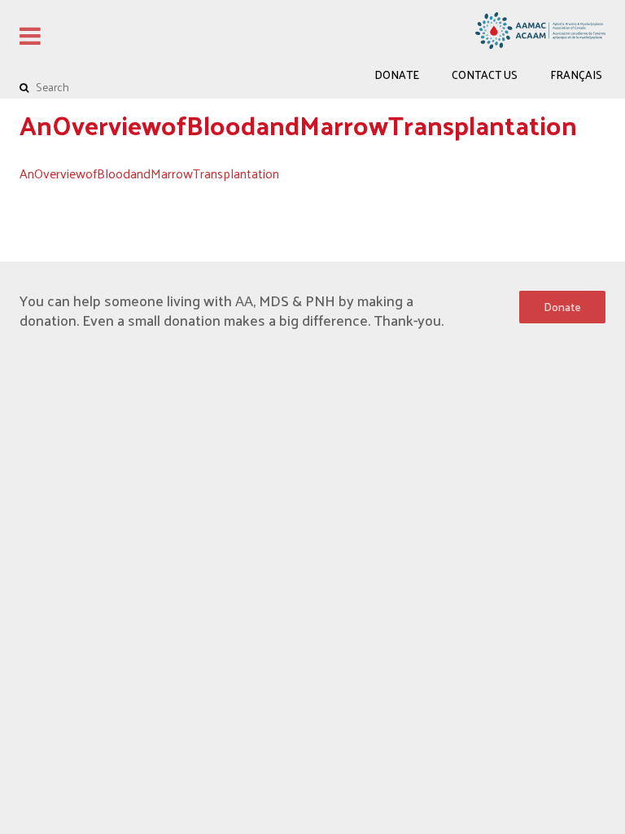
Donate (396, 74)
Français (576, 74)
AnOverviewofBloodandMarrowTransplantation (149, 173)
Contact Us (485, 74)
